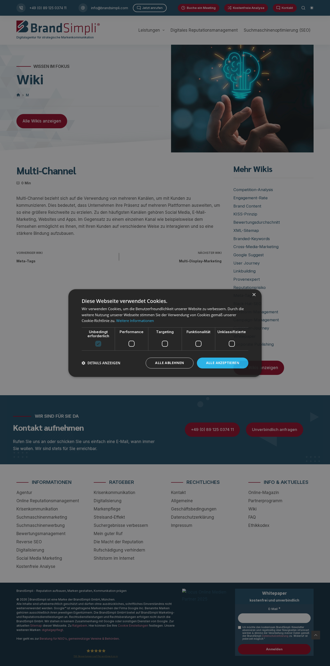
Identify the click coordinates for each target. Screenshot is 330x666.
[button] (101, 363)
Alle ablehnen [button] (169, 362)
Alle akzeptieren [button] (222, 362)
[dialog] (165, 333)
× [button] (254, 295)
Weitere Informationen (135, 320)
